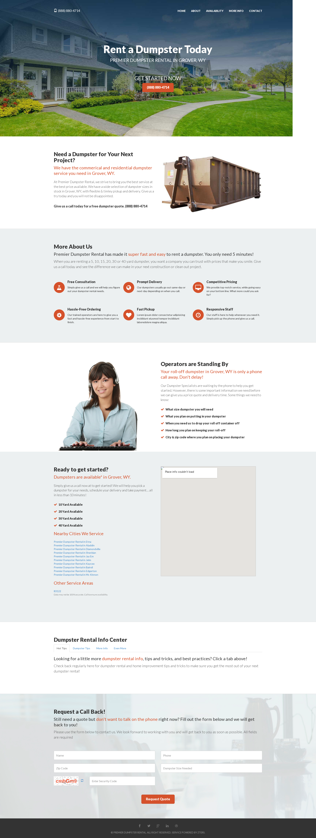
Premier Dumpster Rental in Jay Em (74, 556)
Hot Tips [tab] (62, 648)
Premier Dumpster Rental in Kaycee (74, 563)
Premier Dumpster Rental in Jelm (72, 560)
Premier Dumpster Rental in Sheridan (75, 552)
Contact (255, 10)
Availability (214, 10)
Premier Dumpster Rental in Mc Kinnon (76, 574)
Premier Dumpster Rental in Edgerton (75, 571)
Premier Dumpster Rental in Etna (72, 541)
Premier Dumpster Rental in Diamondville (77, 549)
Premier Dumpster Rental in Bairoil (73, 567)
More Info (236, 10)
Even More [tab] (120, 648)
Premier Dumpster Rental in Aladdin (74, 545)
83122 (57, 591)
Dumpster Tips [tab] (81, 648)
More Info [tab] (102, 648)
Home (182, 10)
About (196, 10)
